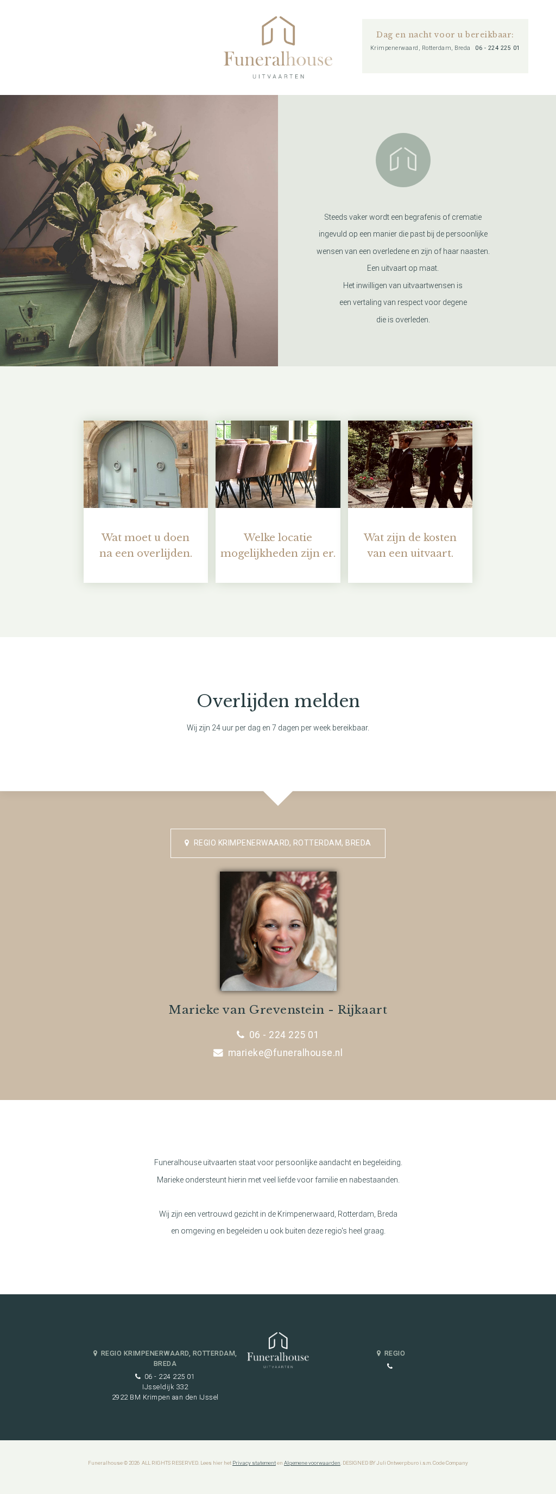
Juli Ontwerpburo (397, 1463)
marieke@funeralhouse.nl (285, 1052)
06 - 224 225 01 (497, 48)
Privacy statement (254, 1463)
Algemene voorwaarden (312, 1463)
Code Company (450, 1463)
